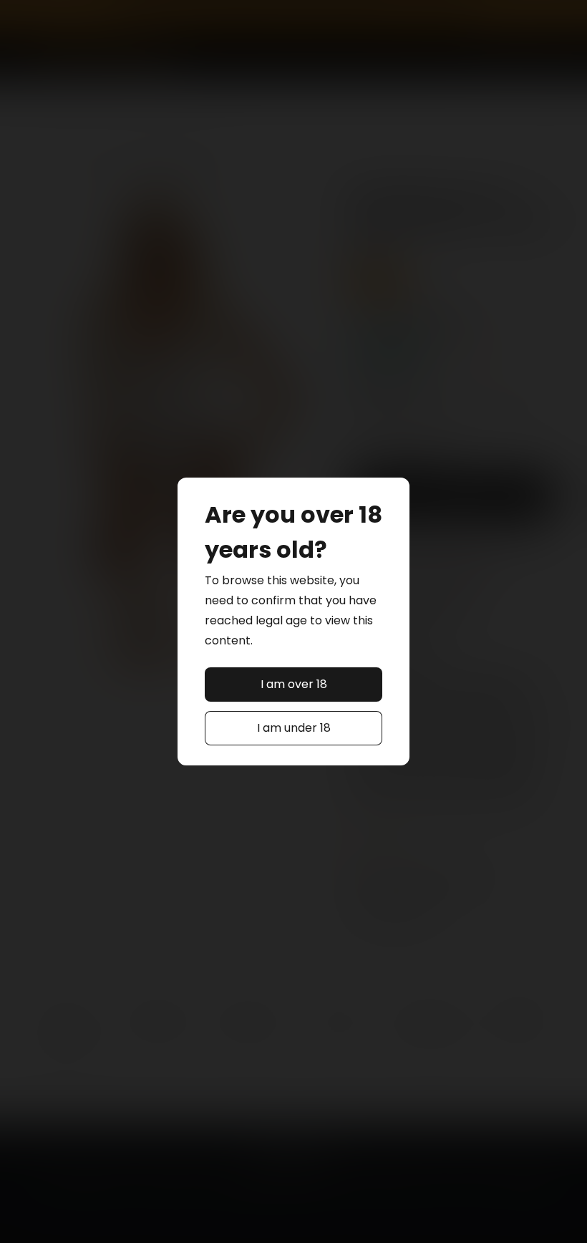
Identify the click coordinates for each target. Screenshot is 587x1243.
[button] (293, 684)
